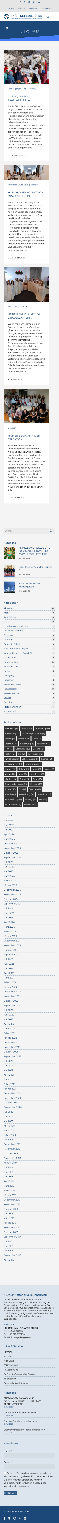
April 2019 (9, 1181)
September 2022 (12, 1005)
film (8, 748)
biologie (24, 738)
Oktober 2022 (11, 1000)
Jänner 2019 (10, 1195)
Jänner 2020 (10, 1139)
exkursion (43, 743)
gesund (38, 748)
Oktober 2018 (11, 1209)
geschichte (22, 748)
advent (26, 728)
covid (37, 738)
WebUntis (9, 1360)
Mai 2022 (8, 1019)
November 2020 (12, 1098)
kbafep (47, 759)
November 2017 (12, 1227)
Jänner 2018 (10, 1222)
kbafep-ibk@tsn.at (21, 1337)
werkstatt (30, 804)
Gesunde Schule (12, 644)
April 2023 (9, 973)
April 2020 (9, 1125)
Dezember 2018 (12, 1199)
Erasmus (8, 635)
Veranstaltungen (12, 706)
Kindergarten (14, 88)
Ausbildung (24, 184)
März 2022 (9, 1028)
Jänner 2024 (10, 936)
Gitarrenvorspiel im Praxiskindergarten (24, 1429)
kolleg (23, 769)
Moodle (7, 1356)
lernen (49, 769)
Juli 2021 (8, 1061)
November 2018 (12, 1204)
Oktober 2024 (11, 899)
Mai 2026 (8, 829)
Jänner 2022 (10, 1037)
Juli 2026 (8, 820)
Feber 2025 (10, 880)
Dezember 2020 (12, 1093)
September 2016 (12, 1255)
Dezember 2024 (12, 889)
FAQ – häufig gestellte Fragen (20, 1374)
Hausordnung (11, 1369)
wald (43, 799)
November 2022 (12, 996)
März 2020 (9, 1130)
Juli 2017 (8, 1241)
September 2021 (12, 1056)
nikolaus (10, 779)
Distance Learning (13, 630)
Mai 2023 (8, 968)
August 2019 (10, 1162)
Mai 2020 (8, 1121)
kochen (10, 769)
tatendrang (26, 794)
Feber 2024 (10, 931)
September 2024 (13, 903)
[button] (53, 16)
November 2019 (12, 1148)
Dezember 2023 (12, 940)
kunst (36, 769)
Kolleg (7, 671)
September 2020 (13, 1107)
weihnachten (13, 804)
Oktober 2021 (11, 1051)
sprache (10, 794)
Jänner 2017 (10, 1250)
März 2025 (9, 876)
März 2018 (9, 1218)
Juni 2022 (9, 1014)
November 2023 (12, 945)
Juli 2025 (8, 862)
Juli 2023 (8, 959)
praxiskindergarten (16, 784)
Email (7, 1462)
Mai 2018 (8, 1213)
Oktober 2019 (11, 1153)
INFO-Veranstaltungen (16, 648)
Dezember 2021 (12, 1042)
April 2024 (9, 922)
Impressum (10, 1378)
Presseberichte (11, 693)
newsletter (37, 774)
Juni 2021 (8, 1065)
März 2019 (9, 1185)
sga (22, 789)
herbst (10, 754)
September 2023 (12, 954)
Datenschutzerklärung (16, 1383)
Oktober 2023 (11, 950)
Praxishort (9, 680)
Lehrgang (9, 675)
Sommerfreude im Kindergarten (21, 1421)
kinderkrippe (33, 764)
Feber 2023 (10, 982)
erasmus (11, 743)
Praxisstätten (29, 88)
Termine (8, 702)
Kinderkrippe (11, 666)
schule (10, 789)
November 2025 (12, 848)
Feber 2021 (9, 1084)
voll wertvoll (10, 711)
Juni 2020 (9, 1116)
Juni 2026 (9, 825)
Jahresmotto (10, 657)
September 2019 (12, 1158)
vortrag (30, 799)
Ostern (24, 779)
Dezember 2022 (12, 991)
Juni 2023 (9, 963)
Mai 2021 (8, 1070)
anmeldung (42, 728)
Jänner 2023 (10, 987)
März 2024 (9, 926)
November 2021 (12, 1047)
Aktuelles (12, 184)
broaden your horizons (15, 626)
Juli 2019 (8, 1167)
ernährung (27, 743)
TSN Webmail (11, 1365)
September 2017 (12, 1236)
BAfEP (34, 184)
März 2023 (9, 977)
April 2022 (9, 1024)
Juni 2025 (9, 866)
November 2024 (12, 894)
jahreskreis (12, 759)
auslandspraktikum (33, 733)
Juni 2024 (9, 913)
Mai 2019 (8, 1176)
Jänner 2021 (10, 1088)
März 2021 (9, 1079)
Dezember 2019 (12, 1144)
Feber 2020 (10, 1135)
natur (22, 774)
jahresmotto (30, 759)
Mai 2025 (8, 871)
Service (7, 697)
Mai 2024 (8, 917)
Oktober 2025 (11, 852)
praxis (37, 779)
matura (10, 774)
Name (8, 1451)
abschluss (11, 728)
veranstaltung (13, 799)
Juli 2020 (8, 1111)
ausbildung (12, 733)
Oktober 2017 (11, 1232)
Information (35, 754)
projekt (36, 784)
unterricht (44, 794)
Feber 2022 (10, 1033)
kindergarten (13, 764)
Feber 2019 (9, 1190)
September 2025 (12, 857)
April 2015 (9, 1259)
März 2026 (9, 839)
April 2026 (9, 834)
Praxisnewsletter (12, 684)
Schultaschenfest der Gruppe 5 (20, 1412)
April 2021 (9, 1074)
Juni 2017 (8, 1246)
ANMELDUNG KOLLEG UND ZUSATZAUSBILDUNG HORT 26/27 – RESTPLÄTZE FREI (23, 1400)
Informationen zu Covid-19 (18, 653)
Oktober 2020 (11, 1102)
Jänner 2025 (10, 885)
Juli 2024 (8, 908)
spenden (35, 789)
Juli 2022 (8, 1010)
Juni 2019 (8, 1172)
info (21, 754)
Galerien (12, 428)
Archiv (7, 612)
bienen (10, 738)
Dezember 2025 (12, 843)
